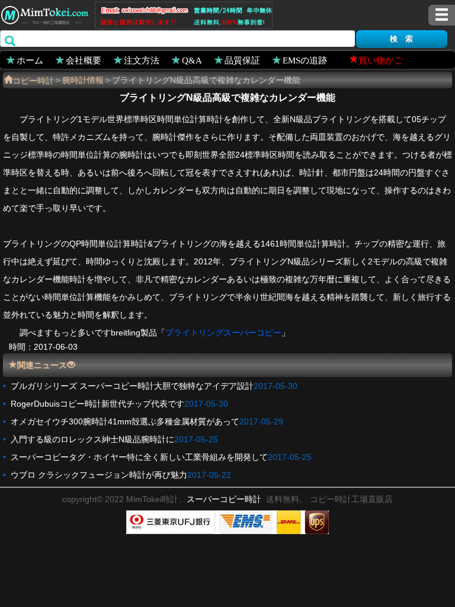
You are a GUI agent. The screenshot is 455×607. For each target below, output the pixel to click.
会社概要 (83, 59)
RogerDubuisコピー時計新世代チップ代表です (97, 403)
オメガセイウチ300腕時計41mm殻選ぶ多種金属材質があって (125, 421)
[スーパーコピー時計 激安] (44, 13)
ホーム (30, 59)
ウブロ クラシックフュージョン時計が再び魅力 (99, 475)
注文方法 (141, 59)
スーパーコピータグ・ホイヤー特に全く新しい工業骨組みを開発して (139, 457)
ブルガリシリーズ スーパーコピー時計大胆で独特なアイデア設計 (132, 386)
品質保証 (242, 59)
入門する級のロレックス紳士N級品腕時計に (92, 439)
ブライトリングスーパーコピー (223, 332)
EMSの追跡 (305, 59)
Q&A (192, 59)
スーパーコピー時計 (224, 499)
